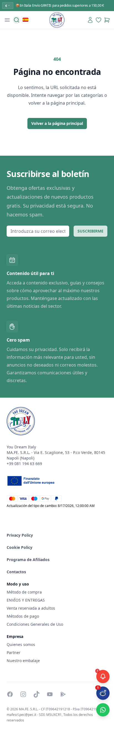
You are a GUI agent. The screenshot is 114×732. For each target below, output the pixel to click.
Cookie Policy (19, 547)
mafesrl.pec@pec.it (21, 714)
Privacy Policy (20, 535)
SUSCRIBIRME (90, 231)
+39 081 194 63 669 (24, 463)
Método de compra (24, 592)
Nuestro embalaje (23, 660)
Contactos (16, 571)
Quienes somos (21, 644)
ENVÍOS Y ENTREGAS (26, 600)
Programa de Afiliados (28, 559)
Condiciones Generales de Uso (35, 624)
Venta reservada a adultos (31, 608)
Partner (13, 652)
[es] (25, 19)
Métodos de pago (23, 616)
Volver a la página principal (57, 123)
